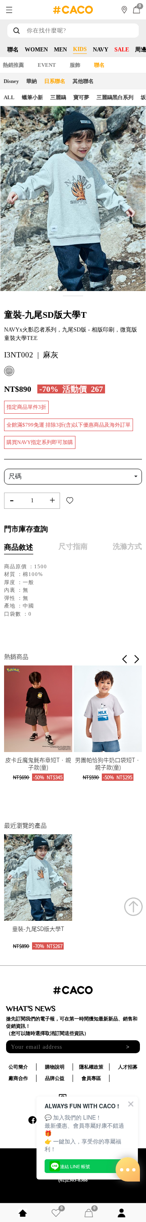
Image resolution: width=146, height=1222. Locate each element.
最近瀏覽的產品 (25, 825)
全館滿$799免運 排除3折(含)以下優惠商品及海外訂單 (68, 425)
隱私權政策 (91, 1067)
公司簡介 (18, 1067)
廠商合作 (18, 1078)
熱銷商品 (16, 656)
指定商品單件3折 (26, 407)
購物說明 (54, 1067)
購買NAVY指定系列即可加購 (39, 442)
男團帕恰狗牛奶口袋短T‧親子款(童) (108, 763)
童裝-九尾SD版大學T (38, 928)
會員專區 (91, 1078)
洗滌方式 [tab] (127, 546)
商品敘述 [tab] (18, 547)
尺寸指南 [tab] (73, 546)
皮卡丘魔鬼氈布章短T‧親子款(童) (38, 763)
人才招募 (127, 1067)
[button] (136, 659)
